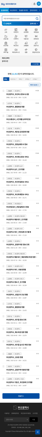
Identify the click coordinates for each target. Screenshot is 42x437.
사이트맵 (35, 413)
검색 (37, 18)
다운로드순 (13, 79)
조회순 (5, 79)
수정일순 (35, 79)
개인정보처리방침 (26, 413)
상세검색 (8, 23)
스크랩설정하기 (3, 91)
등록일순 (27, 79)
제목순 (20, 79)
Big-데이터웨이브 (8, 4)
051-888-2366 (20, 427)
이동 (33, 419)
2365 (26, 427)
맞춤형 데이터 (23, 10)
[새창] (21, 408)
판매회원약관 (15, 413)
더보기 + (21, 396)
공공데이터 (4, 10)
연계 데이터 (33, 10)
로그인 (34, 3)
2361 (29, 427)
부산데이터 (13, 10)
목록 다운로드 (34, 85)
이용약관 (6, 413)
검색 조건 (33, 23)
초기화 (36, 64)
